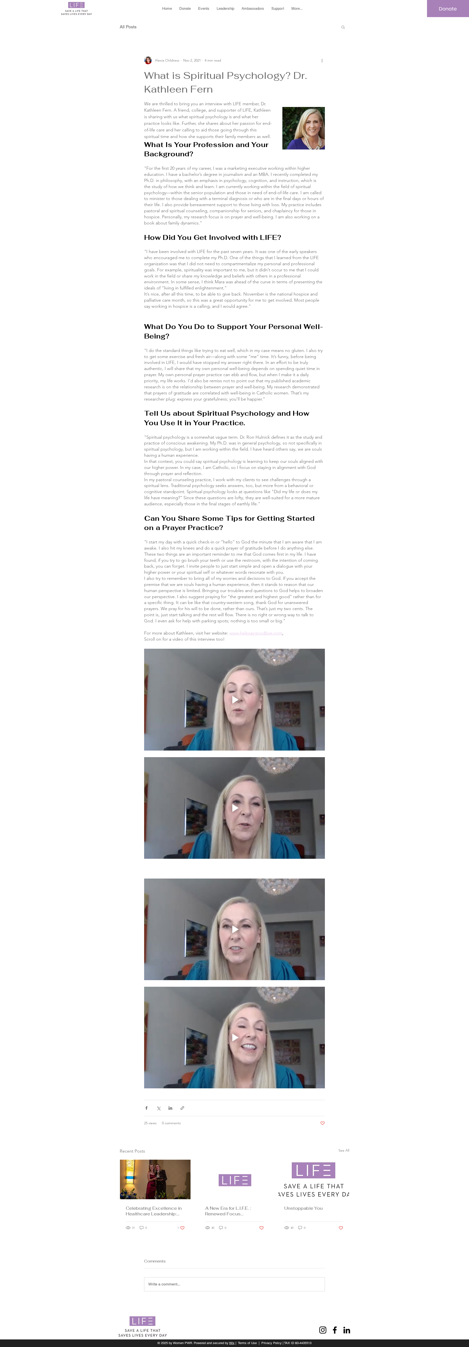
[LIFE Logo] (234, 1179)
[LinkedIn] (347, 1330)
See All (344, 1150)
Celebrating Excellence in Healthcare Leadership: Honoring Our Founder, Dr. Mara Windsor (154, 1211)
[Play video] (234, 699)
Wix (231, 1343)
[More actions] (322, 60)
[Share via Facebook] (146, 1108)
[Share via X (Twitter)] (158, 1108)
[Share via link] (182, 1108)
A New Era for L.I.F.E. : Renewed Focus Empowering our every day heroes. (233, 1211)
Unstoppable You (303, 1208)
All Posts (128, 26)
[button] (343, 27)
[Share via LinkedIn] (170, 1108)
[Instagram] (323, 1330)
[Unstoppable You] (313, 1179)
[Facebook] (335, 1330)
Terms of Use (247, 1343)
